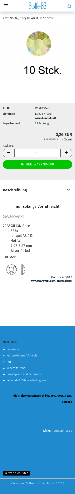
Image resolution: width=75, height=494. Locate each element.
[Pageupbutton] (64, 488)
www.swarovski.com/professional (51, 281)
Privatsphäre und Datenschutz (25, 374)
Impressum (13, 349)
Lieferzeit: (9, 114)
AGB (9, 361)
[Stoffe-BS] (37, 6)
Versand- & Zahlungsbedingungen (27, 380)
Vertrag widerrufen (16, 473)
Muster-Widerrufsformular (22, 355)
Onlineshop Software (24, 483)
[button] (8, 153)
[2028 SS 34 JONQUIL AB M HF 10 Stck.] (37, 52)
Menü (6, 6)
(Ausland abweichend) (45, 118)
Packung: (8, 145)
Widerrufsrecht (16, 368)
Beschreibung (15, 190)
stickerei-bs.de (63, 430)
